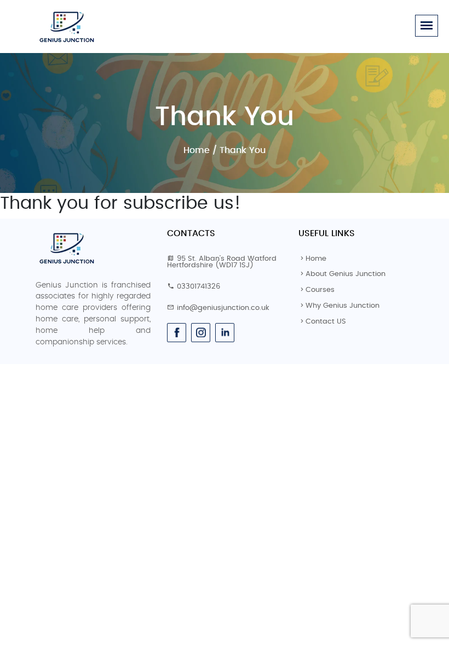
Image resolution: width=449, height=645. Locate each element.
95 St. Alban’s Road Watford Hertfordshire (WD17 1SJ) (222, 262)
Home (196, 150)
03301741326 (198, 286)
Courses (320, 290)
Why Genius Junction (342, 305)
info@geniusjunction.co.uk (223, 308)
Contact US (326, 321)
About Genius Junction (345, 274)
